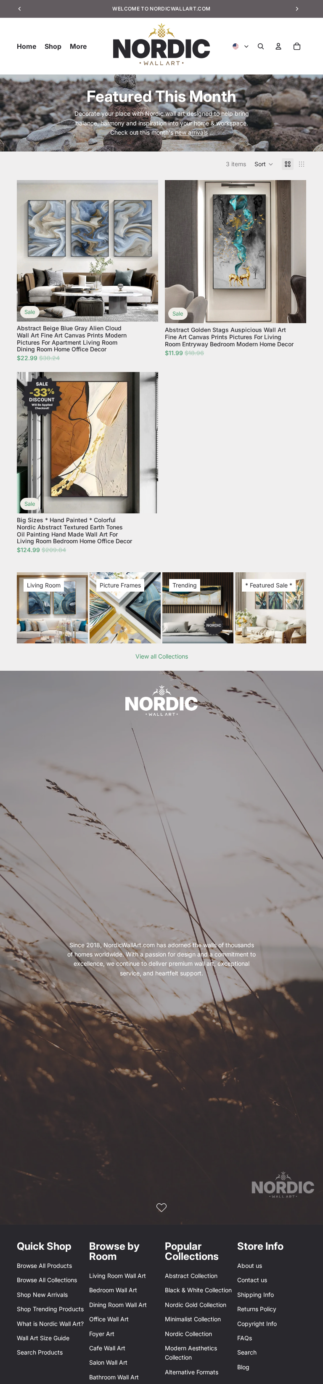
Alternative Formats (191, 1372)
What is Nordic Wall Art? (50, 1323)
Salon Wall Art (108, 1362)
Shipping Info (255, 1294)
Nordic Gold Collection (195, 1304)
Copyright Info (257, 1323)
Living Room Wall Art (117, 1275)
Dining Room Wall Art (118, 1304)
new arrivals (191, 132)
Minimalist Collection (193, 1319)
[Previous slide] (29, 251)
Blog (243, 1367)
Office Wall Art (109, 1319)
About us (249, 1265)
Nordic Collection (188, 1333)
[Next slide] (145, 251)
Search (247, 1352)
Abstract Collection (191, 1275)
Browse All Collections (47, 1279)
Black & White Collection (198, 1290)
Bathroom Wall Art (114, 1377)
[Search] (261, 46)
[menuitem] (78, 46)
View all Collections (161, 656)
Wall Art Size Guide (43, 1337)
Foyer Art (101, 1333)
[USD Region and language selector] (241, 46)
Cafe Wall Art (107, 1348)
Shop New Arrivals (42, 1294)
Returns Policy (256, 1308)
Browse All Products (44, 1265)
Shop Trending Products (50, 1308)
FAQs (244, 1337)
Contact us (252, 1279)
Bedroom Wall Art (113, 1290)
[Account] (278, 46)
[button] (263, 164)
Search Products (40, 1352)
